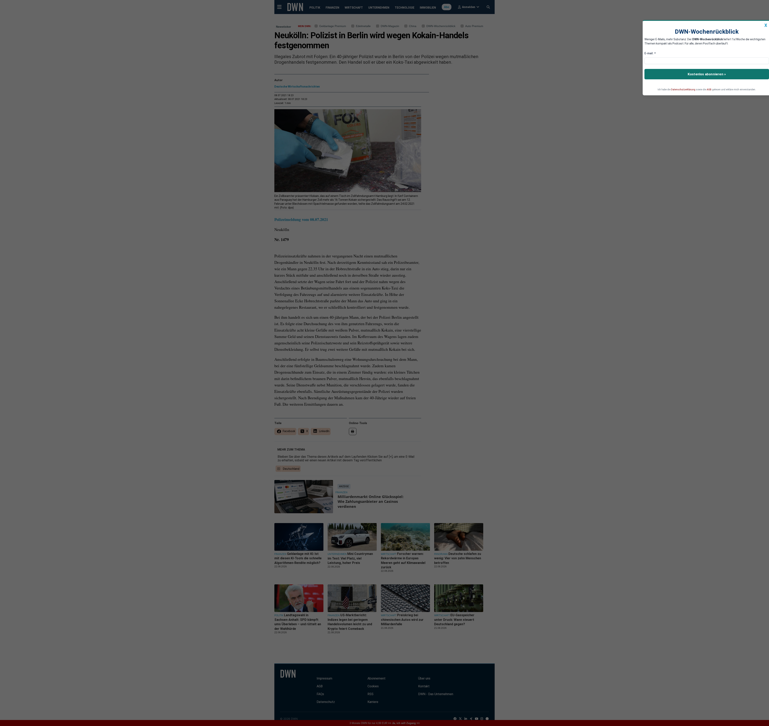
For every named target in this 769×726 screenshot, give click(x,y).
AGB (709, 89)
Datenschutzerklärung (683, 89)
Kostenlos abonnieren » (707, 74)
